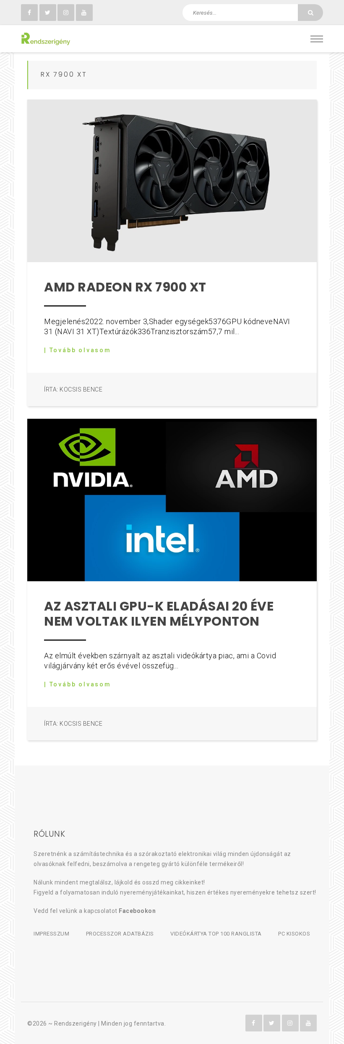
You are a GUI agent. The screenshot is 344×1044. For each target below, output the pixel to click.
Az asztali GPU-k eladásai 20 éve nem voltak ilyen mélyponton (159, 613)
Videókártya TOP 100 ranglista (216, 934)
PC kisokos (294, 934)
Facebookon (137, 910)
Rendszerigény (75, 1023)
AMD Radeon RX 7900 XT (125, 287)
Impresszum (51, 934)
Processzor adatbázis (120, 934)
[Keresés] (310, 12)
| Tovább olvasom (77, 350)
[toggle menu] (316, 38)
